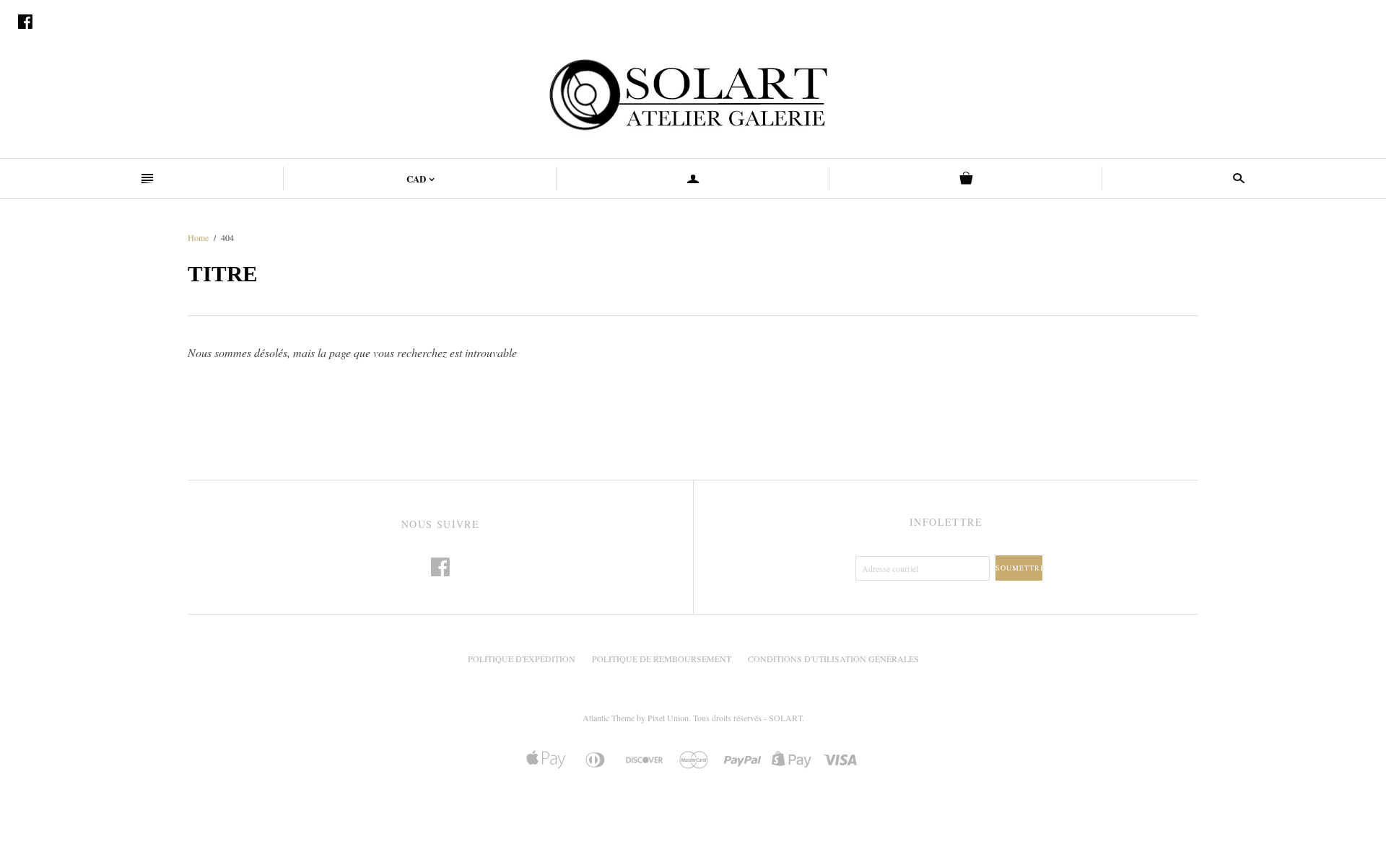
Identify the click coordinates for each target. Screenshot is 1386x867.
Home (198, 237)
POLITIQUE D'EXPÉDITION (521, 658)
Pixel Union (668, 717)
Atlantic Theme (609, 717)
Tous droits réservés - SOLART (747, 717)
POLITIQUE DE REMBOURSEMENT (661, 658)
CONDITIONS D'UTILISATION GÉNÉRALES (833, 658)
